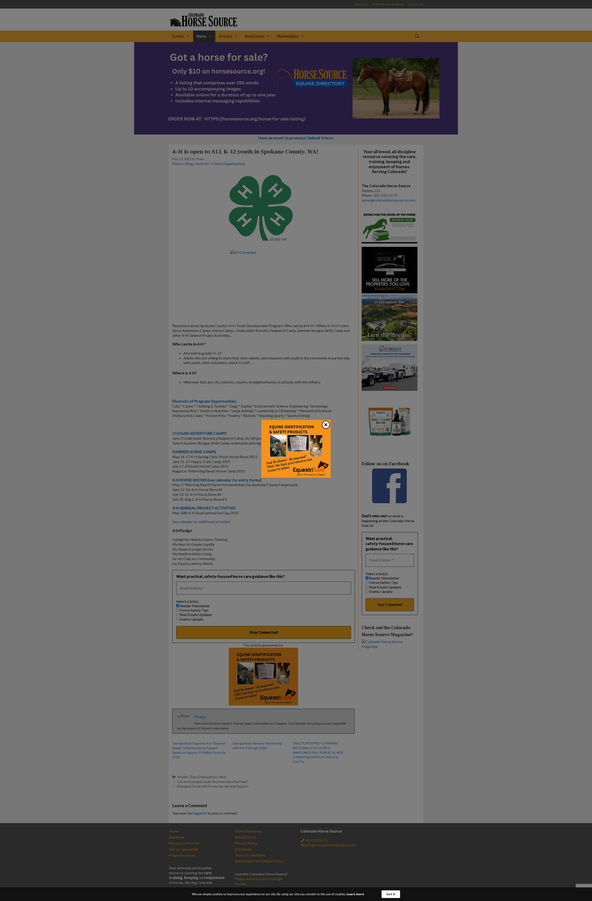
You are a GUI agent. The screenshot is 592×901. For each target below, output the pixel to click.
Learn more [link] (355, 894)
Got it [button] (390, 894)
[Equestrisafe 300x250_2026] (296, 476)
